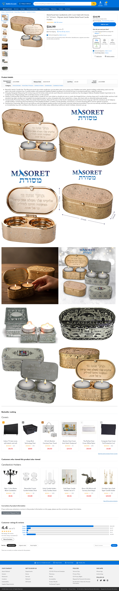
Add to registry (111, 56)
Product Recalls (53, 581)
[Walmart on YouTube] (104, 580)
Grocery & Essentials (32, 9)
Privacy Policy (76, 574)
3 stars (24, 530)
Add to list (99, 56)
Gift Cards (28, 581)
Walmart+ (28, 579)
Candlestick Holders (58, 85)
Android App (100, 574)
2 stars (24, 532)
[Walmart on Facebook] (98, 580)
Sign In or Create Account (43, 563)
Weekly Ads (82, 563)
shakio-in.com (62, 35)
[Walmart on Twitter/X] (101, 580)
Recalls (51, 576)
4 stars (24, 528)
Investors (4, 579)
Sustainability (5, 581)
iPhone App (100, 571)
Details (106, 53)
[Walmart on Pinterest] (108, 580)
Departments (8, 9)
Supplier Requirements (8, 584)
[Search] (94, 4)
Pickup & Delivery (44, 9)
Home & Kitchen (9, 12)
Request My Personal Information (81, 579)
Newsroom (5, 576)
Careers (61, 9)
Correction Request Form (11, 513)
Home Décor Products (19, 12)
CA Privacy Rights (77, 576)
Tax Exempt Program (54, 584)
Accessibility (52, 579)
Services (16, 9)
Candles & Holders (31, 12)
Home (2, 12)
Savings (22, 9)
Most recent (11, 545)
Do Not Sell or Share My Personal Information (88, 589)
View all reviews (7, 539)
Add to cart (104, 24)
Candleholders (48, 85)
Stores (27, 574)
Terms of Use (76, 571)
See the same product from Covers (108, 453)
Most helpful (33, 545)
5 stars (24, 526)
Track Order (70, 563)
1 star (24, 534)
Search (114, 545)
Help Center (58, 563)
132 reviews (59, 22)
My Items (67, 9)
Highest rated (22, 545)
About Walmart (6, 571)
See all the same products (110, 501)
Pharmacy (54, 9)
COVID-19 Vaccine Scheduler (57, 571)
